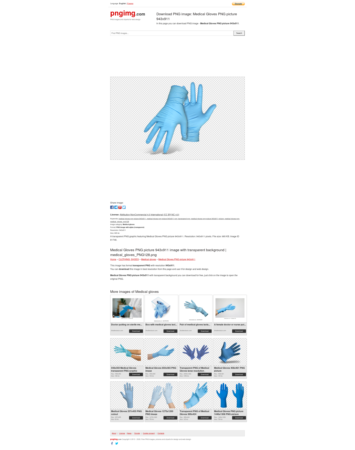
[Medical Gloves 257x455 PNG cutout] (127, 395)
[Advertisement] (177, 57)
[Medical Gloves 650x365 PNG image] (161, 352)
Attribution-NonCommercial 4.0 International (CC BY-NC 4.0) (149, 214)
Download (136, 331)
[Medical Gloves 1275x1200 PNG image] (161, 395)
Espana (130, 3)
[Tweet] (124, 207)
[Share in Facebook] (112, 207)
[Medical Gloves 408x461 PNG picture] (230, 352)
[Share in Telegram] (116, 207)
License (122, 433)
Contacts (161, 433)
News (129, 433)
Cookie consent (149, 433)
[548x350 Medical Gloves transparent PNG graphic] (127, 352)
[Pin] (120, 207)
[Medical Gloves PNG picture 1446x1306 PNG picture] (230, 395)
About (114, 433)
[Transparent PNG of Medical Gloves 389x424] (196, 395)
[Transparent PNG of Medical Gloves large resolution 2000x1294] (196, 352)
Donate (137, 433)
